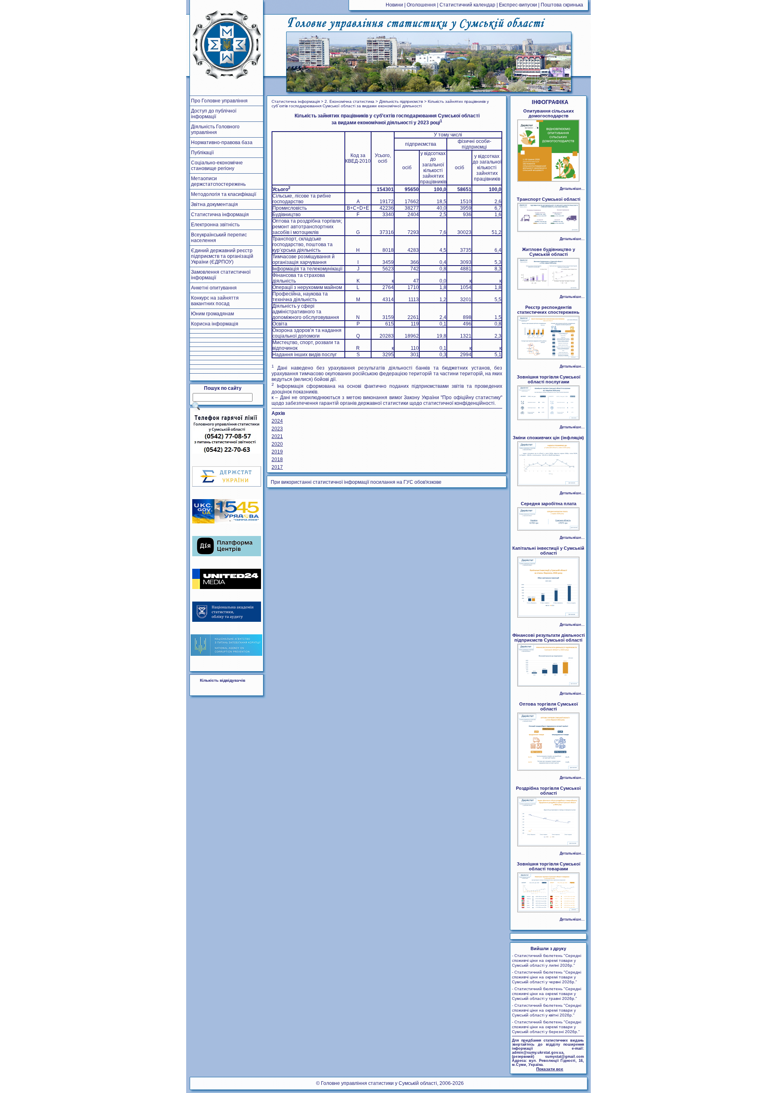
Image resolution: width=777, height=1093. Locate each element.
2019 (277, 452)
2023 (277, 429)
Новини (394, 5)
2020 (277, 444)
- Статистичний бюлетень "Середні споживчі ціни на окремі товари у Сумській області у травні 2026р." (546, 994)
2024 (277, 421)
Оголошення (421, 5)
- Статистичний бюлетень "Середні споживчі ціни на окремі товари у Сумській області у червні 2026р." (546, 977)
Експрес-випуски (518, 5)
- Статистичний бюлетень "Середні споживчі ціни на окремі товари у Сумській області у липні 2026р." (546, 960)
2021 (277, 436)
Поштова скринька (562, 5)
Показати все (549, 1069)
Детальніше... (572, 189)
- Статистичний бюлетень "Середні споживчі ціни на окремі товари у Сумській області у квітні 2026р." (546, 1010)
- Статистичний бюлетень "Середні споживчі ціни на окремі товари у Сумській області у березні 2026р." (546, 1027)
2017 (277, 467)
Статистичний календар (467, 5)
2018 (277, 459)
